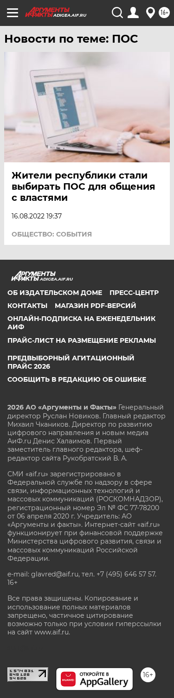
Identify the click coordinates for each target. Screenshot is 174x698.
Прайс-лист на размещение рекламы (81, 340)
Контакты (27, 305)
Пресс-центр (134, 292)
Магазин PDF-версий (95, 305)
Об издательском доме (54, 292)
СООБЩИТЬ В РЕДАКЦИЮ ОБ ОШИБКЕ (76, 379)
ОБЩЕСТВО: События (52, 234)
